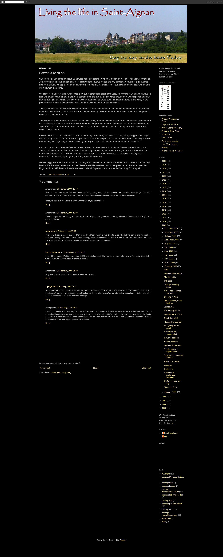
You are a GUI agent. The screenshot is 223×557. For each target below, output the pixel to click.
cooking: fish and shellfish (172, 495)
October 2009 (171, 236)
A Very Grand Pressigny (172, 128)
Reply (47, 204)
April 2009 (169, 259)
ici (173, 423)
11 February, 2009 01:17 (66, 286)
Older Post (146, 368)
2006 (164, 404)
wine (164, 521)
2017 (164, 195)
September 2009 (172, 240)
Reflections (169, 369)
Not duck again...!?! (172, 310)
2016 (164, 199)
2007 (164, 400)
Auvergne (166, 474)
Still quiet (168, 281)
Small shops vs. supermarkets (171, 350)
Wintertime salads (171, 361)
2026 (164, 161)
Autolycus (50, 231)
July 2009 (169, 247)
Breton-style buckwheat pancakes (169, 375)
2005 (164, 408)
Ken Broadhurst (52, 252)
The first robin (170, 277)
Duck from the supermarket (170, 333)
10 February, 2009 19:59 (74, 252)
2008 (164, 397)
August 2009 (170, 244)
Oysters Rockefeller (172, 345)
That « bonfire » (170, 387)
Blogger (123, 540)
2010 (164, 221)
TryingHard (50, 286)
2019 (164, 187)
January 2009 (171, 392)
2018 (164, 191)
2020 (164, 183)
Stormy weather (171, 342)
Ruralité (165, 147)
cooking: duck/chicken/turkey (170, 490)
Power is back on (171, 338)
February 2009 (171, 266)
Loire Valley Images (170, 144)
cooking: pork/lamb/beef (172, 504)
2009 (164, 225)
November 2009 (172, 232)
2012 (164, 214)
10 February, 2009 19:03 (67, 213)
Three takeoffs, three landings (173, 301)
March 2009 (170, 262)
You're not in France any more (172, 292)
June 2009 (169, 251)
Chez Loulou (167, 138)
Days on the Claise (170, 124)
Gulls (166, 269)
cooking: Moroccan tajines (173, 477)
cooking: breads (168, 486)
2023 (164, 172)
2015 (164, 202)
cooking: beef (167, 483)
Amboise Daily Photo (170, 131)
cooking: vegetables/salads (169, 514)
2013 (164, 210)
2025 (164, 165)
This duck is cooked (172, 322)
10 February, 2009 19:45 (65, 231)
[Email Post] (75, 174)
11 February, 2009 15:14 (67, 307)
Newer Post (45, 368)
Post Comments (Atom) (61, 372)
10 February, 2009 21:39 (67, 271)
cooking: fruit (167, 500)
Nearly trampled (171, 318)
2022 (164, 176)
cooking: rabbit (168, 509)
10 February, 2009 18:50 (67, 189)
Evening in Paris (171, 297)
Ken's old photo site (170, 141)
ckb (165, 436)
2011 (164, 218)
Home (95, 368)
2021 (164, 180)
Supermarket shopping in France (173, 356)
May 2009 (169, 255)
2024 (164, 168)
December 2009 (172, 228)
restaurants (166, 518)
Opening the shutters (173, 314)
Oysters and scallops (173, 273)
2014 (164, 206)
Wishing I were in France (172, 151)
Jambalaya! (169, 307)
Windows (168, 365)
